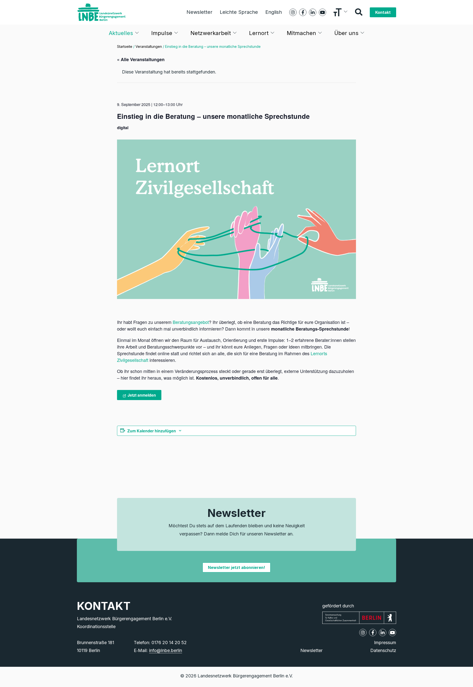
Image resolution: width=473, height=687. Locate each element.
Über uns (346, 33)
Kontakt (383, 12)
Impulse (161, 33)
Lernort (259, 33)
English (273, 12)
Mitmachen (301, 33)
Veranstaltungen (148, 46)
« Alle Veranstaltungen (141, 59)
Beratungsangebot (191, 322)
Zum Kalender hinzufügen (151, 431)
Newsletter (199, 12)
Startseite (124, 46)
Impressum (385, 642)
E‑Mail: (158, 650)
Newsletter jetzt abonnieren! (236, 567)
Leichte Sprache (239, 12)
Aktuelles (121, 33)
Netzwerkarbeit (210, 33)
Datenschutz (383, 650)
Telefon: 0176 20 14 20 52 (160, 642)
